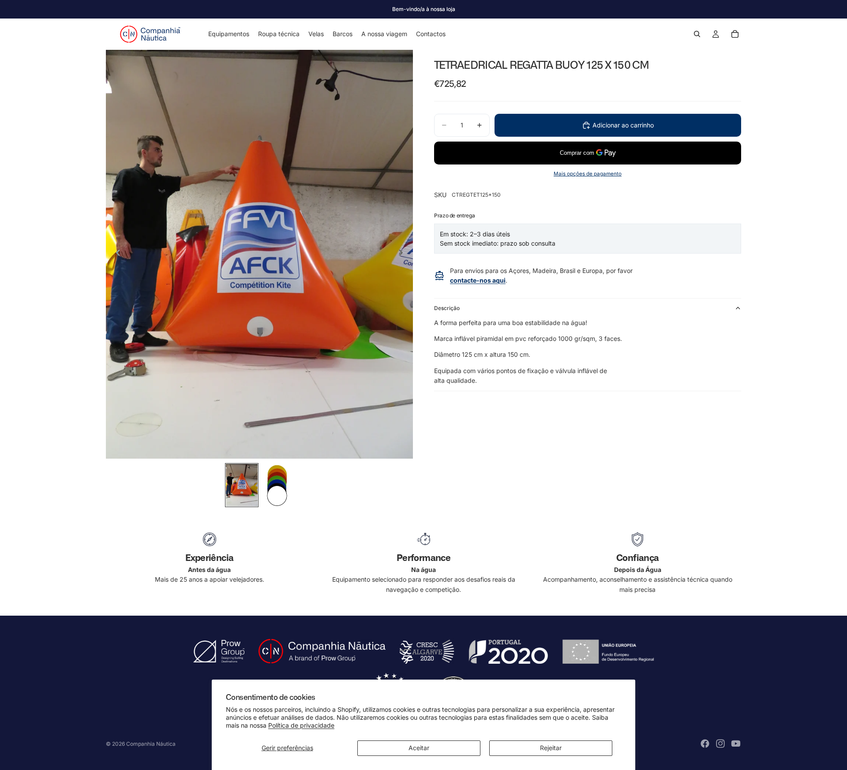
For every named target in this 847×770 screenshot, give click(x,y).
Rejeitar (551, 747)
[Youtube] (736, 743)
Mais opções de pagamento (588, 174)
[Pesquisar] (697, 34)
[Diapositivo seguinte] (403, 254)
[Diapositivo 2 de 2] (277, 485)
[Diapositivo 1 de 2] (242, 485)
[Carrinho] (735, 34)
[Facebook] (705, 743)
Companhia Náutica (151, 743)
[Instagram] (720, 743)
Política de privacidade (301, 725)
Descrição (447, 308)
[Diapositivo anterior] (115, 254)
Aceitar (419, 747)
